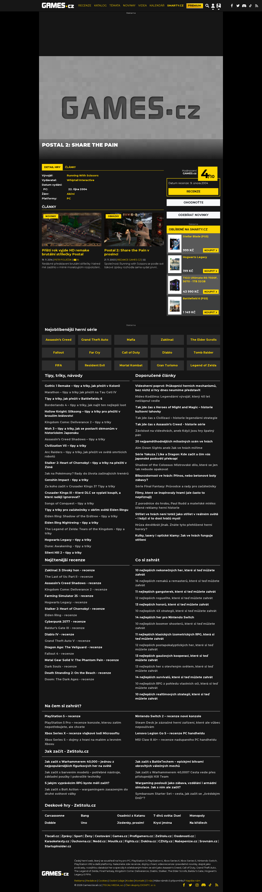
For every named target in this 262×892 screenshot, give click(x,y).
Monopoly (197, 815)
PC (69, 198)
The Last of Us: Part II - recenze (69, 576)
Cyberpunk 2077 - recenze (65, 621)
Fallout (58, 352)
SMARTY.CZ (175, 5)
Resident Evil (95, 365)
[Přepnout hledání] (207, 5)
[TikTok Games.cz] (250, 5)
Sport (78, 836)
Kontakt (140, 880)
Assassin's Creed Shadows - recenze (73, 583)
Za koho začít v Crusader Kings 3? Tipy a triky (80, 486)
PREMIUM (194, 5)
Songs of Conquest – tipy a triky (69, 503)
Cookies (102, 880)
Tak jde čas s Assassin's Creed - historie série (170, 424)
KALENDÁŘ (157, 5)
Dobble (50, 822)
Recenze (193, 191)
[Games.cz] (58, 5)
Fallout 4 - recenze (59, 653)
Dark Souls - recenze (61, 666)
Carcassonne (55, 815)
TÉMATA (114, 5)
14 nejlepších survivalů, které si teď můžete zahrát (174, 677)
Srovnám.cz (208, 841)
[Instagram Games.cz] (197, 885)
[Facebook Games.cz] (231, 5)
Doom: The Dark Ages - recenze (69, 679)
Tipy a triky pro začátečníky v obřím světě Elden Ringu (86, 510)
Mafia (131, 339)
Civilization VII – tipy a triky (65, 445)
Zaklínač (167, 339)
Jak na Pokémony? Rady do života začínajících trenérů (87, 473)
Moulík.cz (115, 841)
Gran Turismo (167, 365)
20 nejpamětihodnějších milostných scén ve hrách (174, 441)
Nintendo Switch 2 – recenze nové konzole (168, 716)
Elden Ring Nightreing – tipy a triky (71, 522)
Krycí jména (162, 822)
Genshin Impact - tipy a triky (66, 480)
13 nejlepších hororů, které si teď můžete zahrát (172, 604)
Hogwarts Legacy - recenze (66, 602)
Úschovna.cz (81, 841)
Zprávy (66, 836)
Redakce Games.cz (129, 259)
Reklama (79, 880)
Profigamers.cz (141, 836)
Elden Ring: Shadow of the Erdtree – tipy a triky (81, 516)
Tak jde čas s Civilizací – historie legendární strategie (176, 418)
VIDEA (142, 5)
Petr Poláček (63, 259)
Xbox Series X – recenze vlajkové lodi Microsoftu (82, 733)
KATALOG (100, 5)
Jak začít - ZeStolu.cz (67, 751)
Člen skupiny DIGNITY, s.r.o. (140, 885)
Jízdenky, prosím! (130, 822)
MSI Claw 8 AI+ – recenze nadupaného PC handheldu (176, 739)
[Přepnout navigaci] (213, 5)
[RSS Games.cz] (256, 5)
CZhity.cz (165, 841)
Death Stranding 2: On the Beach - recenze (78, 673)
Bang (85, 815)
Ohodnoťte (193, 202)
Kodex (130, 880)
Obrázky (113, 216)
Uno (84, 822)
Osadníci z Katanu (131, 815)
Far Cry (94, 352)
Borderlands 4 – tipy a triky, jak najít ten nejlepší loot (85, 405)
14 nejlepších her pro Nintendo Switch (164, 617)
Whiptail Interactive (80, 180)
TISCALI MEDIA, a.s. (113, 885)
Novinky (50, 216)
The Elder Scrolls (203, 339)
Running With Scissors (83, 175)
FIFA (58, 365)
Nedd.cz (99, 841)
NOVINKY (129, 5)
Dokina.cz (148, 841)
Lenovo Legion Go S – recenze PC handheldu (170, 733)
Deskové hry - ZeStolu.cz (70, 805)
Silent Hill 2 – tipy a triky (63, 552)
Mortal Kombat (131, 365)
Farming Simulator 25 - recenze (69, 596)
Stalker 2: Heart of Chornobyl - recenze (75, 608)
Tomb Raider (203, 352)
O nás (149, 880)
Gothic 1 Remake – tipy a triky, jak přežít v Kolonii (82, 386)
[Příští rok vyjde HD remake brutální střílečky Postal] (71, 229)
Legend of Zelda (203, 365)
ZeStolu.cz (163, 836)
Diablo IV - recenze (59, 634)
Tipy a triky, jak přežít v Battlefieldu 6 (73, 398)
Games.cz (119, 836)
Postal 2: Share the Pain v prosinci (126, 252)
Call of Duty (131, 352)
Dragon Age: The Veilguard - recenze (73, 647)
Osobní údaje (116, 880)
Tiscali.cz (52, 836)
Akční (71, 193)
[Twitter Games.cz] (238, 5)
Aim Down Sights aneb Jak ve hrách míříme (168, 448)
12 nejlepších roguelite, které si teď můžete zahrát (174, 598)
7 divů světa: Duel (167, 815)
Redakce (91, 880)
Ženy (89, 836)
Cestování (102, 836)
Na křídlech (198, 822)
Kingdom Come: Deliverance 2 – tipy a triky (78, 422)
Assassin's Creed (58, 339)
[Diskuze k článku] (144, 259)
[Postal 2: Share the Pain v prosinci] (134, 229)
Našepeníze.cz (186, 841)
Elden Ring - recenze (61, 615)
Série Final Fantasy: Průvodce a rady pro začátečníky (175, 486)
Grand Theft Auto (94, 339)
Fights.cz (132, 841)
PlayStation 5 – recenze (63, 716)
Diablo (167, 352)
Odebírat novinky (193, 215)
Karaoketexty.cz (57, 841)
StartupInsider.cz (58, 846)
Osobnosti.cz (184, 836)
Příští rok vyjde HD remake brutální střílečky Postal (65, 252)
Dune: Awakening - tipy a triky (68, 546)
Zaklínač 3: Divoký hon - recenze (70, 570)
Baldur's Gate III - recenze (65, 628)
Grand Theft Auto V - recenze (67, 641)
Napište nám (193, 880)
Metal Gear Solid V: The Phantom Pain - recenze (82, 660)
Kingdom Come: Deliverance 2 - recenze (76, 589)
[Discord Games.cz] (244, 5)
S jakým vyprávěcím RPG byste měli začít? (77, 783)
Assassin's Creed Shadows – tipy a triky (75, 439)
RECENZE (84, 5)
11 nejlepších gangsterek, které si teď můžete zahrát (175, 591)
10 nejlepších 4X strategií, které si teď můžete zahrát (175, 611)
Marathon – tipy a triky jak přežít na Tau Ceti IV (80, 392)
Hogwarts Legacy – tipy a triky (68, 540)
